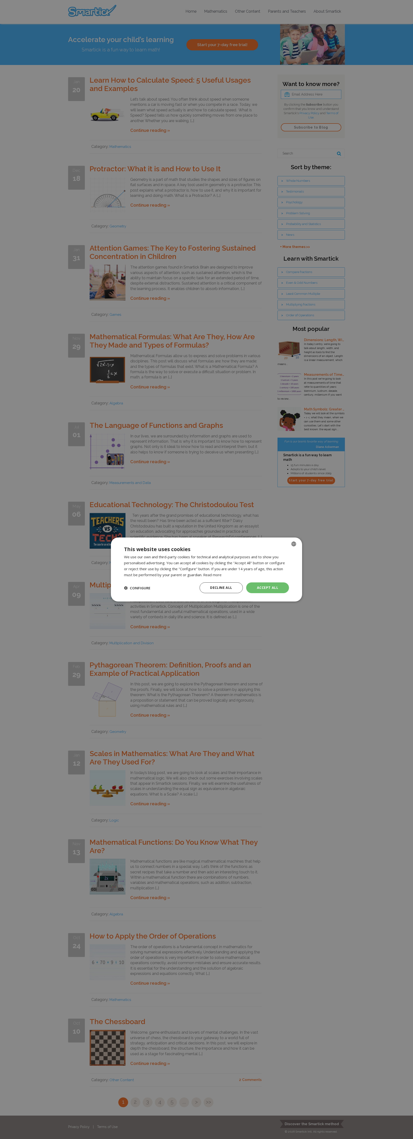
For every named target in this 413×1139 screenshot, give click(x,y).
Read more (212, 574)
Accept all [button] (267, 587)
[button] (137, 588)
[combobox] (293, 544)
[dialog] (206, 569)
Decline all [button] (221, 587)
